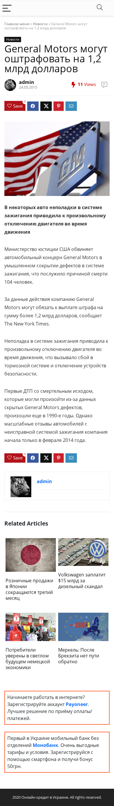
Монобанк (45, 745)
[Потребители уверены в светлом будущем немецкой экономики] (31, 626)
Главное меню (17, 23)
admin (26, 82)
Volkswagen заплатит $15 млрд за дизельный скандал (82, 580)
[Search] (100, 8)
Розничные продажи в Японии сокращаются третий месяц (29, 589)
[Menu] (7, 8)
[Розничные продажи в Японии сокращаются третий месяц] (31, 554)
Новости (40, 23)
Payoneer (77, 704)
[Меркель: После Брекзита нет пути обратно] (83, 626)
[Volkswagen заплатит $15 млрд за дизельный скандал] (83, 551)
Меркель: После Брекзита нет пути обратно (78, 656)
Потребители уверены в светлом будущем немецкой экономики (28, 659)
